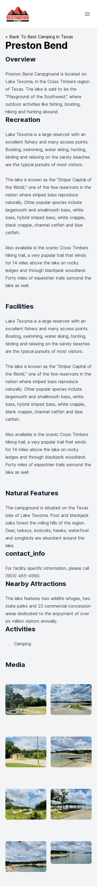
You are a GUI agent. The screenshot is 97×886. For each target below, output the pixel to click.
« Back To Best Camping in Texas (39, 36)
